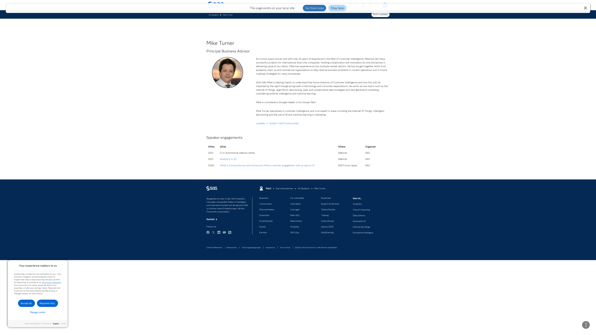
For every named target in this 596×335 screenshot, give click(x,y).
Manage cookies (37, 312)
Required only (47, 303)
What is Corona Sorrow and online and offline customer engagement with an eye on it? (267, 165)
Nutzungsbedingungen (251, 247)
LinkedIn (260, 123)
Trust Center (285, 247)
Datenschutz (231, 247)
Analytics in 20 (228, 159)
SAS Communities (289, 123)
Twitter (273, 123)
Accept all (26, 303)
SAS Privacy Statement (51, 282)
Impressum (270, 247)
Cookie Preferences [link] (214, 247)
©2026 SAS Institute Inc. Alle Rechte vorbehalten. (316, 247)
